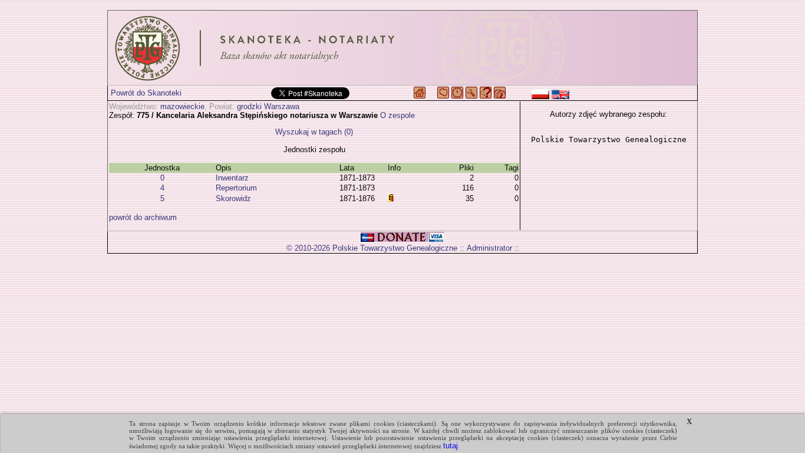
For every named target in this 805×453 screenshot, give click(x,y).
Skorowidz (233, 198)
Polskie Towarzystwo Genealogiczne (394, 248)
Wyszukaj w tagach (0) (314, 131)
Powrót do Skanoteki (146, 92)
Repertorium (236, 187)
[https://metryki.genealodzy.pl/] (402, 48)
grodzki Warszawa (268, 106)
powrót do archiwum (143, 217)
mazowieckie (182, 106)
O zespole (397, 115)
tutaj (450, 445)
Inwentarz (232, 177)
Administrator (489, 248)
